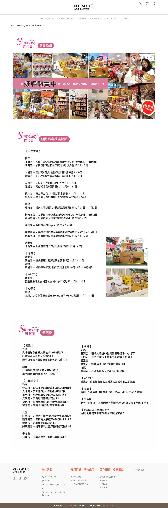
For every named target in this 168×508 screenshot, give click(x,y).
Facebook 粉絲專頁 (136, 469)
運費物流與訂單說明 (78, 480)
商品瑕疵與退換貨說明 (79, 483)
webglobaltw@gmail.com (55, 484)
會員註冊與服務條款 (107, 476)
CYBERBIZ (108, 505)
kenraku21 (70, 505)
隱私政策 (103, 480)
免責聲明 (103, 487)
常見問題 (103, 483)
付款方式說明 (76, 476)
